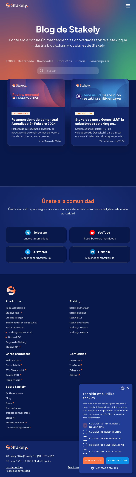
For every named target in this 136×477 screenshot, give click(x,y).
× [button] (127, 388)
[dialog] (105, 428)
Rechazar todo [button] (117, 460)
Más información (91, 417)
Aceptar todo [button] (93, 460)
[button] (106, 468)
